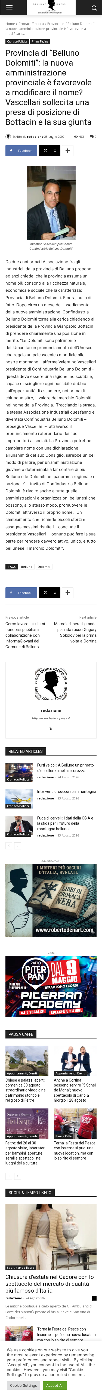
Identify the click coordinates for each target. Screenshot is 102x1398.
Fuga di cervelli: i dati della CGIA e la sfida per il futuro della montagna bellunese (65, 823)
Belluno (26, 567)
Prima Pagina (40, 41)
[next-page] (17, 845)
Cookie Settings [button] (23, 1385)
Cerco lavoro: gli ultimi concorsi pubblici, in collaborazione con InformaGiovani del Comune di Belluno (25, 635)
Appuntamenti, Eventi (22, 1073)
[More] (67, 150)
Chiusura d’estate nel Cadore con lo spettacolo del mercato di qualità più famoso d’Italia (49, 1284)
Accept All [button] (54, 1385)
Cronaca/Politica (31, 23)
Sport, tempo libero (20, 1268)
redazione (35, 136)
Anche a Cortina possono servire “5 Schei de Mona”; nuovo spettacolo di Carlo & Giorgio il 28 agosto (75, 1090)
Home (10, 23)
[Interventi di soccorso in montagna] (19, 798)
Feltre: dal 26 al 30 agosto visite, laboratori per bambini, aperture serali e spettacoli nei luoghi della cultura (25, 1153)
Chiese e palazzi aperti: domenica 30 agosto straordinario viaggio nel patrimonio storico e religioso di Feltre (26, 1090)
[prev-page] (8, 845)
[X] (51, 728)
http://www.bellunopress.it (51, 718)
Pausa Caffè (63, 1136)
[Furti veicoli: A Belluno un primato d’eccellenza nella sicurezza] (19, 772)
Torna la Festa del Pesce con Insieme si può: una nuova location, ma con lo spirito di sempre (67, 1334)
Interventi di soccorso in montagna (66, 791)
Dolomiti (44, 567)
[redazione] (9, 136)
